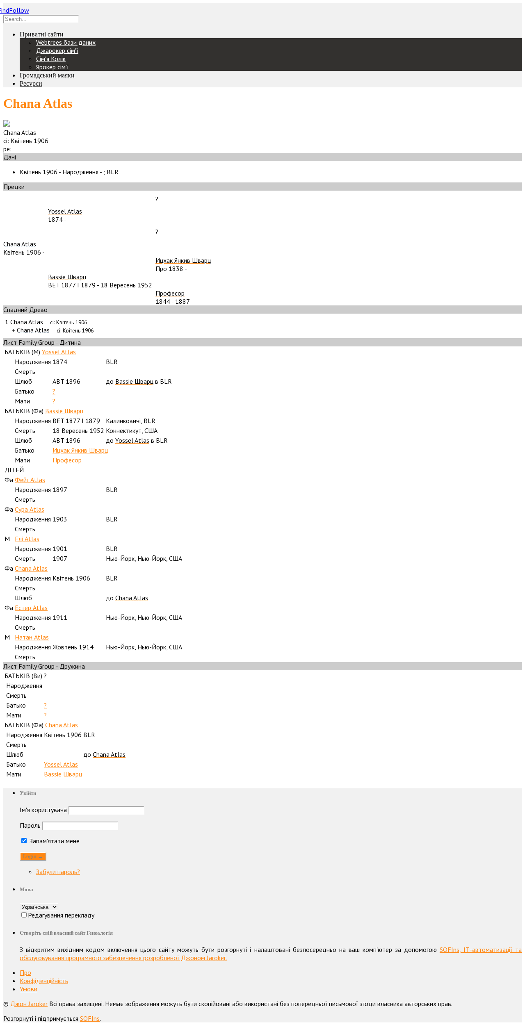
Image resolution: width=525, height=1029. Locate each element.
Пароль (30, 825)
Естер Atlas (31, 607)
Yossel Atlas (59, 352)
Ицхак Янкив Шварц (80, 450)
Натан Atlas (32, 637)
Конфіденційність (44, 981)
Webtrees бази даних (66, 42)
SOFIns (90, 1018)
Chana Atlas (31, 568)
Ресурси (31, 83)
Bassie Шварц (64, 411)
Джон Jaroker (29, 1003)
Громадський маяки (47, 75)
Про (25, 972)
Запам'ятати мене (54, 841)
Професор (67, 460)
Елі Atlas (27, 539)
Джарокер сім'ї (57, 50)
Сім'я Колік (51, 59)
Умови (28, 989)
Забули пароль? (58, 871)
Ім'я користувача (43, 810)
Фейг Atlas (30, 480)
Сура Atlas (29, 509)
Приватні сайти (42, 34)
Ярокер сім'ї (52, 67)
